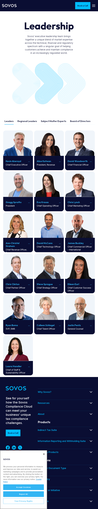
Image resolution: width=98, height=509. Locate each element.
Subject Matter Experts (53, 121)
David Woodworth (78, 161)
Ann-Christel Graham (12, 245)
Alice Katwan (44, 161)
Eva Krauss (43, 202)
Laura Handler (14, 366)
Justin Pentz (74, 325)
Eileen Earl (73, 284)
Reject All (23, 494)
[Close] (44, 454)
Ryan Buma (12, 325)
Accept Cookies (23, 487)
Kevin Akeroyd (13, 161)
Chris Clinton (12, 284)
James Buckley (76, 243)
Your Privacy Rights (23, 501)
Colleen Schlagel (45, 325)
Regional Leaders (27, 121)
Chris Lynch (74, 202)
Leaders (9, 121)
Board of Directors (80, 121)
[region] (23, 479)
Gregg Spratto (13, 202)
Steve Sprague (45, 284)
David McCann (44, 243)
